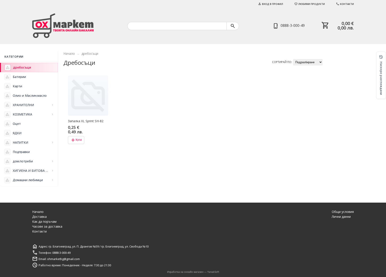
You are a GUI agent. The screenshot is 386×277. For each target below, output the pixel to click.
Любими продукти (309, 4)
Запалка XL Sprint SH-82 (85, 121)
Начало (69, 53)
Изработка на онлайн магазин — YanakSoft (193, 271)
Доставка (39, 216)
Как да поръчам (44, 221)
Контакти (345, 4)
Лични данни (341, 216)
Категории (13, 57)
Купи (76, 140)
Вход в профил (270, 4)
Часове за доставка (47, 226)
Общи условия (343, 212)
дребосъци (90, 53)
